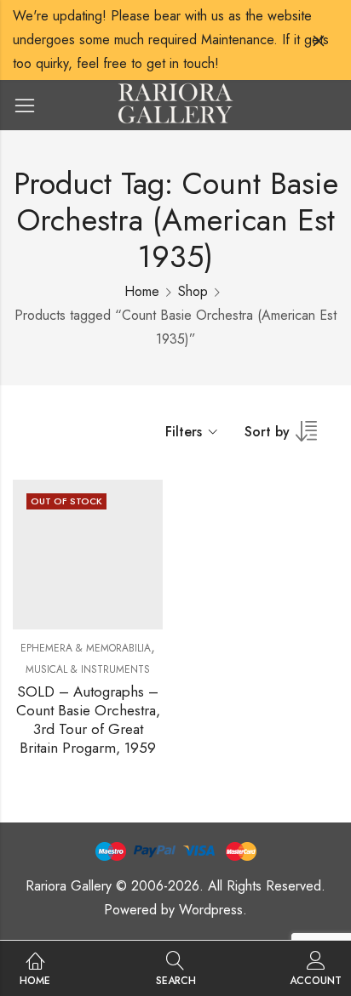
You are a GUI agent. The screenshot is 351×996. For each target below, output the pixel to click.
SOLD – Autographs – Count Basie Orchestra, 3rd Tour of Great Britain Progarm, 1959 (88, 719)
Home (141, 291)
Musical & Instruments (88, 669)
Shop (193, 291)
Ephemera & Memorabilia (85, 648)
